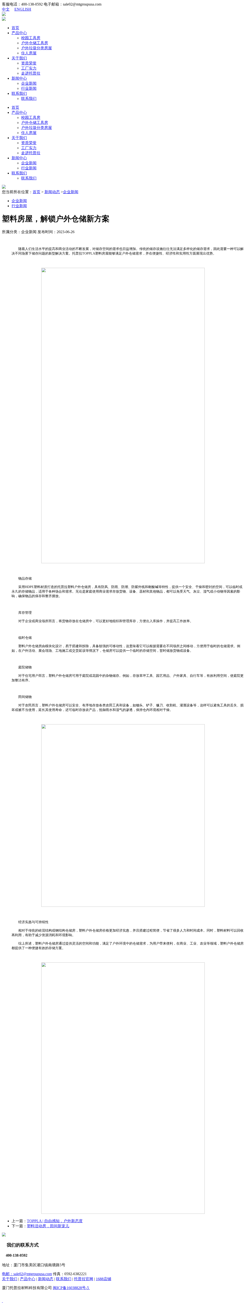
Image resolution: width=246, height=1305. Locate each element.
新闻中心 (19, 78)
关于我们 (19, 58)
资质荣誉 (29, 63)
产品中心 (19, 33)
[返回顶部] (2, 1301)
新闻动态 (52, 192)
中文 (6, 9)
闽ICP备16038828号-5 (71, 1288)
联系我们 (19, 93)
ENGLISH (22, 9)
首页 (15, 28)
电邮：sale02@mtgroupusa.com (27, 1274)
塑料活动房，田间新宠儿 (48, 1226)
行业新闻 (29, 88)
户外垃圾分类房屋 (36, 48)
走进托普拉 (30, 73)
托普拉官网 (83, 1279)
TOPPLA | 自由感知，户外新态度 (55, 1221)
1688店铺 (103, 1279)
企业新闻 (29, 83)
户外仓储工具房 (34, 43)
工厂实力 (29, 68)
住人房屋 (29, 53)
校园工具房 (30, 38)
